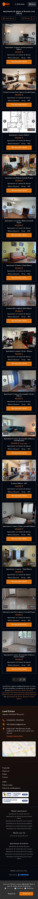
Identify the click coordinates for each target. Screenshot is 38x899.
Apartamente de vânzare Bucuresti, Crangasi (19, 821)
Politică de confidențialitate (11, 788)
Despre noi (5, 771)
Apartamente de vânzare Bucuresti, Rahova (19, 823)
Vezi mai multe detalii (19, 62)
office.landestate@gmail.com (16, 724)
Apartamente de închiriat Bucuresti (19, 846)
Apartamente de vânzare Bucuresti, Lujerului (19, 826)
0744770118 (20, 720)
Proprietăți (5, 768)
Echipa (4, 774)
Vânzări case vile (19, 833)
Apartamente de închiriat (19, 843)
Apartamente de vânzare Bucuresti (19, 814)
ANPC (4, 782)
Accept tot (26, 893)
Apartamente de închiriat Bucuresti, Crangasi (19, 851)
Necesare (10, 888)
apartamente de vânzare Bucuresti (21, 690)
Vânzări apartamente (19, 811)
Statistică (20, 888)
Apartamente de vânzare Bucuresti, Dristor (19, 828)
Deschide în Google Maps (15, 736)
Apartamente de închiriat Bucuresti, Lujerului (19, 849)
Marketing (30, 888)
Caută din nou (9, 18)
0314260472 (11, 720)
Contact (5, 777)
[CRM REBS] (23, 875)
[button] (34, 18)
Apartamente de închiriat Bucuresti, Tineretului (19, 854)
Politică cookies (7, 785)
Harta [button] (32, 42)
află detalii (25, 884)
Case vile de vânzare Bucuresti (19, 836)
